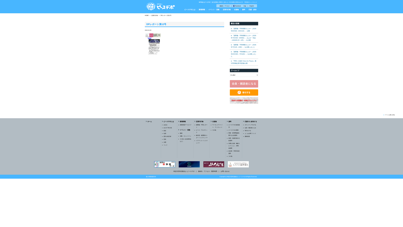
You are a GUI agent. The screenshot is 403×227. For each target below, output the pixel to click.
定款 (165, 139)
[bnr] (244, 103)
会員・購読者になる (250, 128)
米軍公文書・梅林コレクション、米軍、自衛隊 (234, 146)
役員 (165, 133)
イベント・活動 (213, 9)
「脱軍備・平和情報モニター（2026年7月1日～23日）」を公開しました (243, 46)
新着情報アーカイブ (185, 125)
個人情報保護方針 (151, 176)
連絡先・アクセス (225, 6)
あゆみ (165, 125)
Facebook (238, 6)
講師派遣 (247, 136)
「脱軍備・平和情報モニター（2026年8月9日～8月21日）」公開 (243, 30)
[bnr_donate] (244, 95)
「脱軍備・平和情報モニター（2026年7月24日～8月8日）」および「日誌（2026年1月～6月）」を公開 (243, 38)
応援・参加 (252, 9)
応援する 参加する (251, 121)
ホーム (149, 121)
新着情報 (202, 9)
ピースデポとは (189, 9)
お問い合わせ (225, 171)
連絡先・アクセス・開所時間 (207, 171)
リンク (165, 145)
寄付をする (248, 130)
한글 (245, 6)
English (252, 6)
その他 (214, 130)
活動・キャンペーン (185, 136)
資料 (243, 9)
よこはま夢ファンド (250, 133)
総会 (165, 130)
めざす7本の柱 (168, 128)
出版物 (236, 9)
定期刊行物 (227, 9)
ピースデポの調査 (233, 130)
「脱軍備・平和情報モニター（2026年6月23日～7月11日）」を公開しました (243, 54)
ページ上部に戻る (389, 115)
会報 (165, 142)
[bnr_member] (244, 87)
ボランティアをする (250, 125)
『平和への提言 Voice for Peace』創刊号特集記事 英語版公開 (243, 62)
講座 (181, 133)
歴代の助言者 (167, 136)
